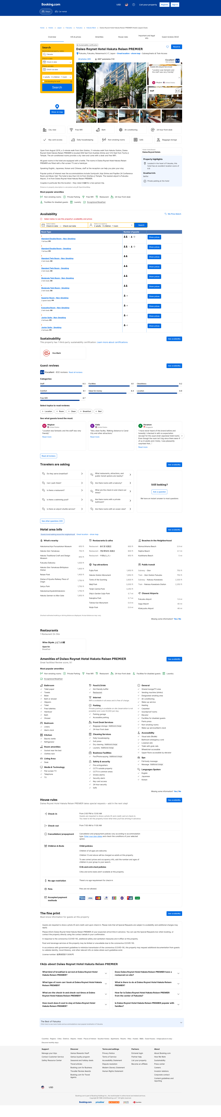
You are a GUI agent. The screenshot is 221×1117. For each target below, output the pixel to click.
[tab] (105, 59)
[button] (57, 77)
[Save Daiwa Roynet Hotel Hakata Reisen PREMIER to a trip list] (167, 47)
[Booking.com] (51, 4)
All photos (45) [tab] (84, 59)
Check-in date (47, 59)
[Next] (179, 77)
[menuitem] (46, 11)
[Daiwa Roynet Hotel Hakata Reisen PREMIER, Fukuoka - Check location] (77, 53)
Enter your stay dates (93, 836)
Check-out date (47, 66)
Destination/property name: (53, 51)
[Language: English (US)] (126, 5)
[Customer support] (134, 5)
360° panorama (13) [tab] (105, 59)
